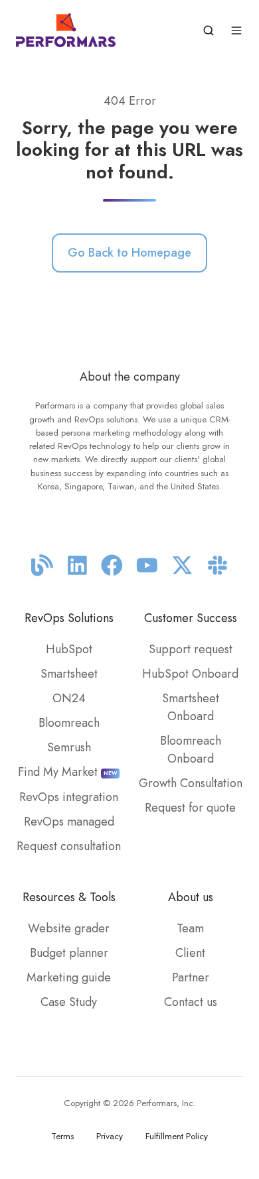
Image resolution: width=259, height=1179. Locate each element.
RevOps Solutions (69, 618)
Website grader (69, 928)
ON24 (69, 698)
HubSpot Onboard (190, 673)
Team (190, 928)
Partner (190, 977)
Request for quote (190, 807)
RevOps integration (68, 797)
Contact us (190, 1002)
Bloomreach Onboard (190, 749)
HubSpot (69, 649)
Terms (62, 1136)
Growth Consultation (190, 783)
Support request (190, 649)
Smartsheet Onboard (190, 707)
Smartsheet (69, 673)
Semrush (69, 747)
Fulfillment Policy (176, 1136)
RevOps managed (69, 821)
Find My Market (68, 771)
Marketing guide (69, 977)
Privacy (109, 1136)
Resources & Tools (69, 897)
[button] (208, 30)
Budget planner (69, 953)
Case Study (69, 1002)
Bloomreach (69, 722)
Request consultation (69, 846)
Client (190, 953)
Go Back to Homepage (129, 252)
